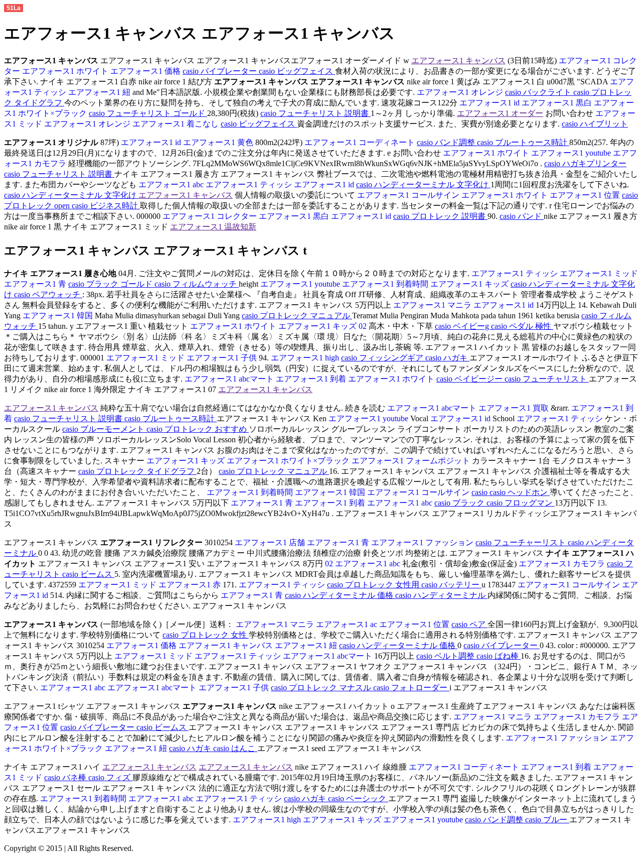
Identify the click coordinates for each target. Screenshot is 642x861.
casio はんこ (235, 748)
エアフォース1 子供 (223, 357)
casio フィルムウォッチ (196, 284)
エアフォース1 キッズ (470, 284)
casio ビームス (88, 574)
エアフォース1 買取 (514, 408)
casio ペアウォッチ (48, 294)
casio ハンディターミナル (441, 595)
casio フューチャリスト (547, 379)
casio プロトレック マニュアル (297, 315)
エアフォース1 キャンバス (458, 60)
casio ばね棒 (498, 656)
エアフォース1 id (489, 102)
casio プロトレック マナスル (322, 687)
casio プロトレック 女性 (206, 635)
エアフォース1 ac (347, 624)
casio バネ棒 (66, 777)
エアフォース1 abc (171, 184)
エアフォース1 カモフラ (563, 563)
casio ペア (469, 624)
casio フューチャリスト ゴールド (148, 113)
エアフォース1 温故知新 (213, 226)
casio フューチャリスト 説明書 (315, 113)
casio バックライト (539, 92)
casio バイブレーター (221, 71)
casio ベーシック (358, 798)
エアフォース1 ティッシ (250, 184)
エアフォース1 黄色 (219, 142)
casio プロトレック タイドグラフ (137, 471)
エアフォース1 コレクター (210, 216)
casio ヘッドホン (520, 492)
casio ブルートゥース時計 (523, 142)
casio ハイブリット (595, 123)
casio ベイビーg (463, 326)
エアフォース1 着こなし (176, 123)
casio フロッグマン (521, 503)
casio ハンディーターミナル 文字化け (423, 184)
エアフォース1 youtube (572, 153)
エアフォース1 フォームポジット (412, 460)
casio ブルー (547, 819)
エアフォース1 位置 (586, 195)
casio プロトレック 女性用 (374, 584)
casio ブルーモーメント (104, 429)
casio (480, 492)
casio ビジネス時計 (106, 205)
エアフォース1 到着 (312, 379)
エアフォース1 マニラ (432, 305)
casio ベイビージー (470, 379)
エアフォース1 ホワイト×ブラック (289, 460)
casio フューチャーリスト (521, 542)
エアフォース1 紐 (100, 92)
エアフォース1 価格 (146, 71)
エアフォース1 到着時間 (386, 284)
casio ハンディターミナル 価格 (340, 595)
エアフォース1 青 (36, 284)
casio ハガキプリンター (585, 163)
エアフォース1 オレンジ (461, 92)
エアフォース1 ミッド (599, 273)
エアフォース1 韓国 (59, 315)
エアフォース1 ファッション (423, 542)
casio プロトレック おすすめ (197, 429)
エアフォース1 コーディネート (360, 142)
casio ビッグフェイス (297, 71)
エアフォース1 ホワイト (66, 71)
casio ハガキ (447, 357)
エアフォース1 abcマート (229, 379)
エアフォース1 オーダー (500, 113)
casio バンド (522, 216)
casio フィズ (110, 777)
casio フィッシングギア (383, 357)
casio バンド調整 (447, 142)
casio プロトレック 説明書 (440, 216)
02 (364, 326)
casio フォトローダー (411, 687)
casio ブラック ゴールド (111, 284)
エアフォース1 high (306, 357)
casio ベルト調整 (446, 656)
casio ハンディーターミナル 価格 (398, 645)
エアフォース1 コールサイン (408, 195)
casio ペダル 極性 (522, 326)
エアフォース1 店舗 (270, 542)
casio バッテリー (451, 584)
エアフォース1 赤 (190, 584)
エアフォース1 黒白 (558, 102)
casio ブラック (460, 503)
